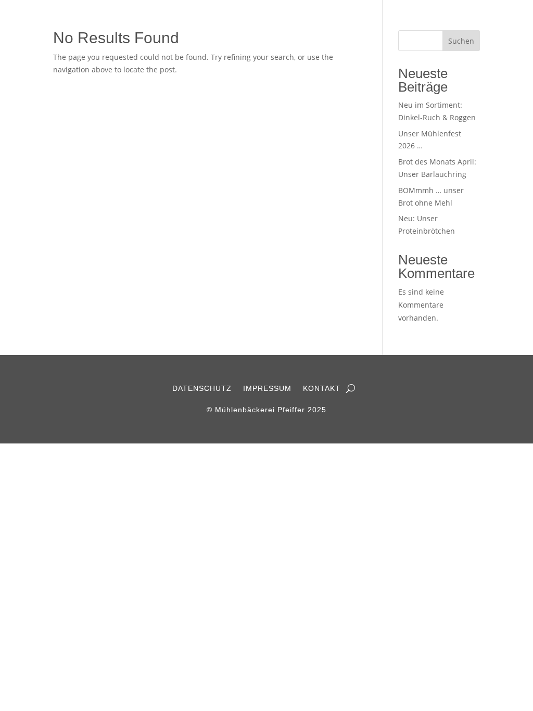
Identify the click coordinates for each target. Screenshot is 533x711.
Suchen (461, 41)
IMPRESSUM (267, 388)
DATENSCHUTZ (202, 388)
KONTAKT (321, 388)
